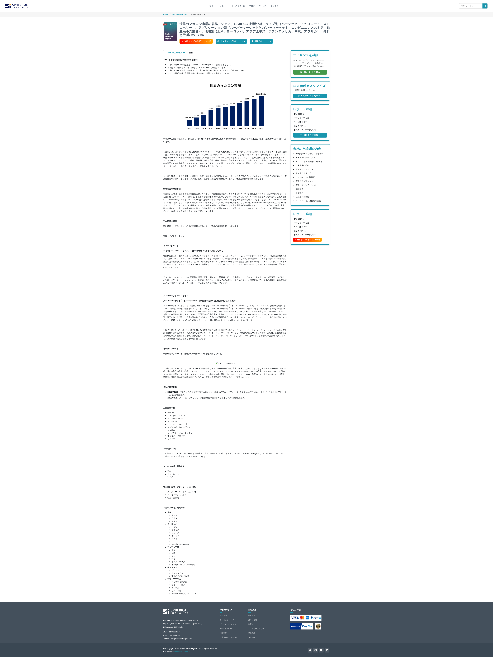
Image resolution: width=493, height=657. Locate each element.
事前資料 (251, 615)
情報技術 (251, 637)
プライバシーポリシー (229, 624)
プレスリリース (238, 5)
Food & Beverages (179, 14)
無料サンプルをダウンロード (197, 41)
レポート (223, 5)
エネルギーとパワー (256, 628)
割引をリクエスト (263, 41)
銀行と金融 (252, 620)
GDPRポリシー (226, 628)
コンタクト (275, 5)
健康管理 (251, 633)
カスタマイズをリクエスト (232, 41)
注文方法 (223, 615)
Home (165, 14)
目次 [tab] (191, 52)
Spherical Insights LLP (182, 652)
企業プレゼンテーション (230, 637)
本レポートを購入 (311, 72)
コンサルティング (227, 620)
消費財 (250, 624)
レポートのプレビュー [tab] (175, 52)
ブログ (252, 5)
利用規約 (223, 633)
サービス (263, 5)
